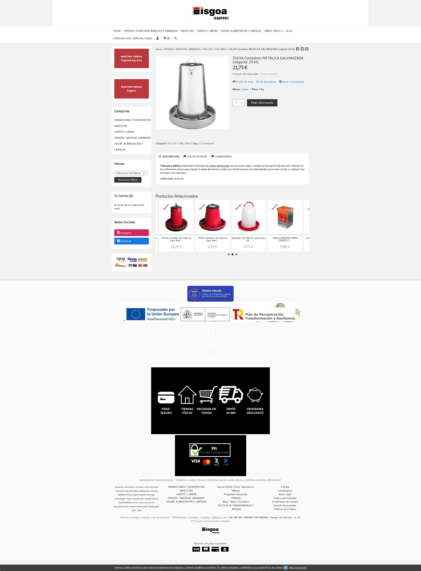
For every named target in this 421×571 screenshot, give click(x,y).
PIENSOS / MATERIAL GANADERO (132, 137)
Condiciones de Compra (285, 501)
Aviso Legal (285, 494)
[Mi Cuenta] (157, 38)
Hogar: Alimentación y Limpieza (241, 30)
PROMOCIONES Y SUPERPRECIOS (132, 120)
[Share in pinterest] (306, 49)
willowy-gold (141, 507)
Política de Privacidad (285, 498)
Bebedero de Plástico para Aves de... (248, 239)
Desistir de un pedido (285, 505)
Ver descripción (268, 81)
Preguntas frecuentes (236, 494)
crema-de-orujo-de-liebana (127, 491)
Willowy (236, 490)
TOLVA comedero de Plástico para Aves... (176, 239)
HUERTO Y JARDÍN (124, 131)
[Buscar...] (175, 38)
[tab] (168, 157)
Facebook (126, 241)
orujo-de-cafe (138, 499)
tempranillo (118, 507)
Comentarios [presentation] (223, 156)
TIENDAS (236, 498)
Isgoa (117, 30)
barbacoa (119, 487)
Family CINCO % (273, 30)
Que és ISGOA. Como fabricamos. (235, 486)
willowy (132, 507)
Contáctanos (285, 490)
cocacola (139, 487)
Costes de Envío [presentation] (196, 156)
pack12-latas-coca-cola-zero (144, 503)
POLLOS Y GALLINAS (178, 143)
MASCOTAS (120, 126)
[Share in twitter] (302, 49)
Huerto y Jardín (207, 30)
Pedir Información (262, 102)
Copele (244, 89)
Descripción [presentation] (170, 156)
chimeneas (129, 487)
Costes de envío (244, 81)
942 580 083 (235, 517)
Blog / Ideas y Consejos (236, 501)
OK (285, 567)
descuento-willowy (149, 491)
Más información (298, 567)
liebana (122, 494)
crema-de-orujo (151, 487)
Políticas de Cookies (285, 509)
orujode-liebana (151, 499)
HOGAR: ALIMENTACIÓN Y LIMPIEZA (128, 146)
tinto (126, 507)
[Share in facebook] (297, 49)
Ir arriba (285, 486)
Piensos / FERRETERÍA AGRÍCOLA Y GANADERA (150, 30)
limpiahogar (120, 499)
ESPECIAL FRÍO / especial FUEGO (133, 38)
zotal (139, 510)
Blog (289, 30)
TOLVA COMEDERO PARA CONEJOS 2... (284, 239)
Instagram (126, 232)
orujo (128, 498)
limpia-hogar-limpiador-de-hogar (140, 495)
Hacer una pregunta (293, 81)
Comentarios (207, 143)
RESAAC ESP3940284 (256, 517)
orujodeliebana (125, 502)
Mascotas (187, 30)
